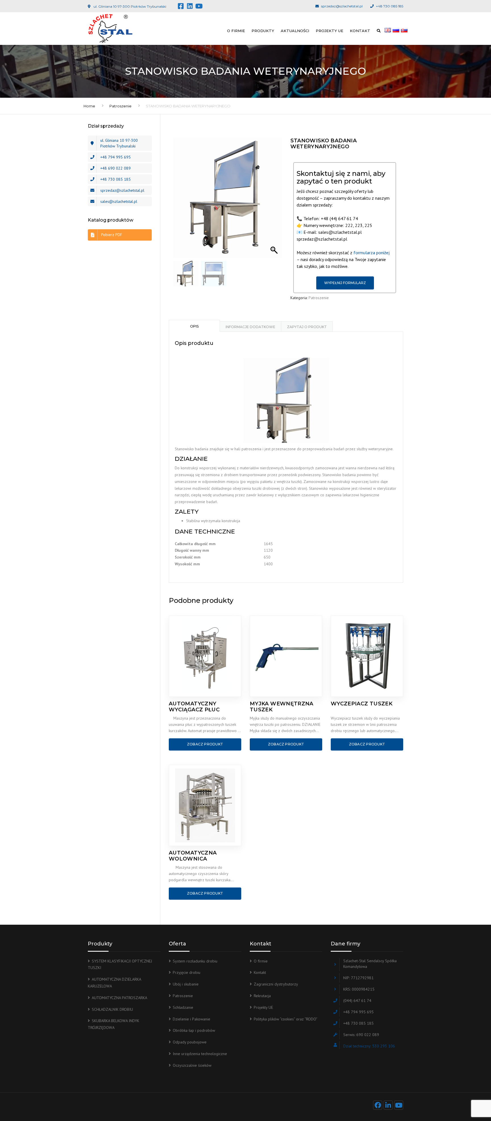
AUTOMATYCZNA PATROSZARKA (119, 997)
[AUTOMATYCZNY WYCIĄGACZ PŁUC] (205, 656)
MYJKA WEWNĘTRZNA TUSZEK (281, 706)
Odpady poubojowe (190, 1042)
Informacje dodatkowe (250, 327)
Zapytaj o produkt (307, 327)
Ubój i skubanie (186, 984)
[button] (275, 201)
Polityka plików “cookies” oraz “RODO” (285, 1019)
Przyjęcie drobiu (186, 972)
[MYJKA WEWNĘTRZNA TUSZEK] (286, 656)
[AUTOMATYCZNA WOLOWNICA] (205, 805)
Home (89, 106)
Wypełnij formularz (345, 283)
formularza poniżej (371, 252)
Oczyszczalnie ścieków (192, 1065)
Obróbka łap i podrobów (194, 1030)
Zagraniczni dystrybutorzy (276, 984)
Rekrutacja (262, 995)
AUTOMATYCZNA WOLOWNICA (193, 856)
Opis (194, 326)
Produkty (262, 30)
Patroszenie (120, 106)
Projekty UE (329, 30)
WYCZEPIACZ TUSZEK (361, 704)
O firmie (236, 30)
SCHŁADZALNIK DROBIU (112, 1009)
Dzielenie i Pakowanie (191, 1019)
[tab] (194, 326)
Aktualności (295, 30)
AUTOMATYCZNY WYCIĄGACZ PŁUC (194, 706)
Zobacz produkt (205, 744)
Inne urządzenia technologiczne (200, 1053)
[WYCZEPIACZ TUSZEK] (367, 656)
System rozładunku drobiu (195, 961)
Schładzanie (183, 1007)
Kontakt (360, 30)
